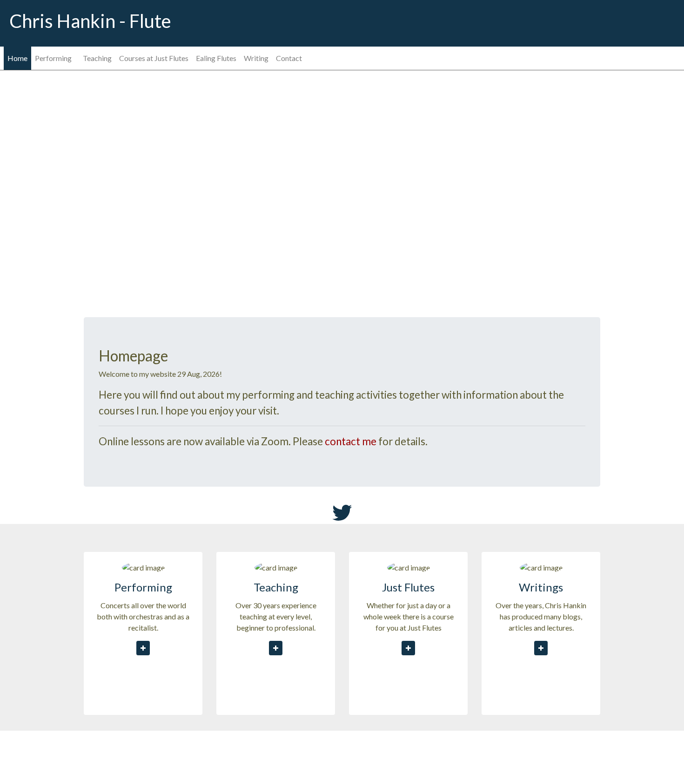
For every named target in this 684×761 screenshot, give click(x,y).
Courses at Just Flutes (153, 58)
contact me (350, 441)
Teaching (97, 58)
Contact (289, 58)
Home (17, 58)
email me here (379, 742)
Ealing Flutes (216, 58)
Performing (53, 58)
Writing (256, 58)
